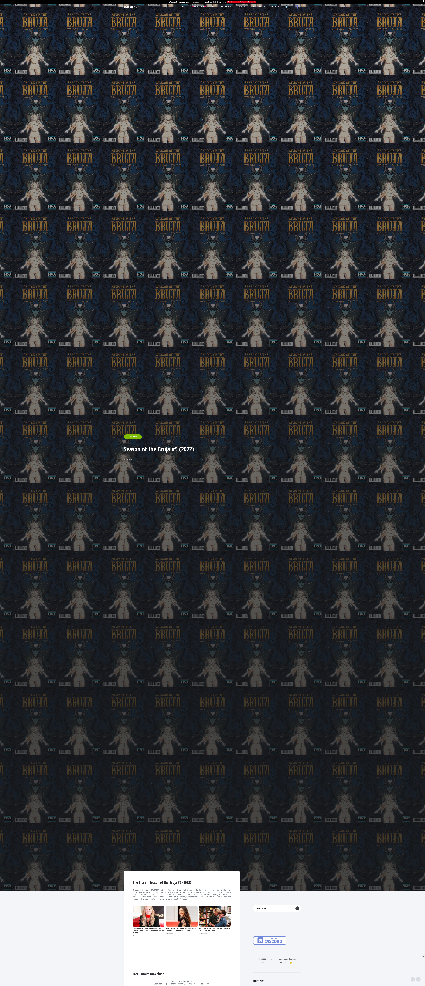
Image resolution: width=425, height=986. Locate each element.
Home (184, 6)
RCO (213, 6)
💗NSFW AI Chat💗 (199, 6)
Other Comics (257, 6)
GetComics (130, 6)
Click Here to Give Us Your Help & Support (241, 2)
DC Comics (225, 6)
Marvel (240, 6)
